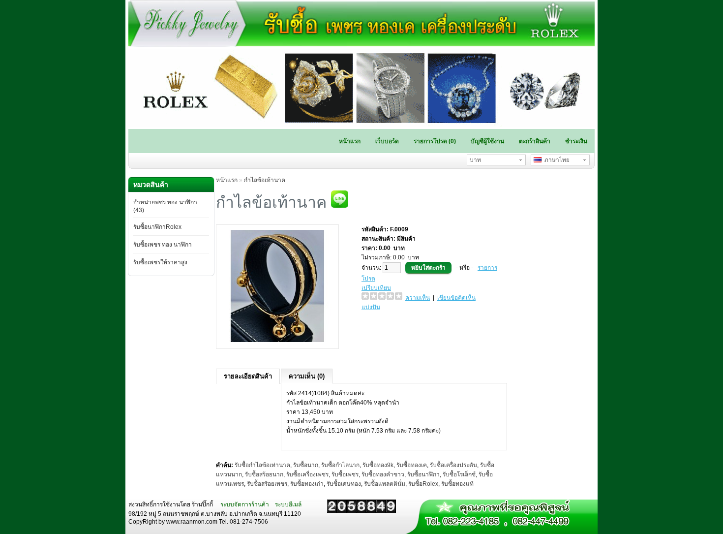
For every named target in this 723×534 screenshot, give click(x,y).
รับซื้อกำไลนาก (340, 465)
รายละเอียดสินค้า (248, 376)
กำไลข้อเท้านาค (264, 180)
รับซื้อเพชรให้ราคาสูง (160, 262)
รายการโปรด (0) (435, 141)
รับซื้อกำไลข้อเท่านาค (262, 465)
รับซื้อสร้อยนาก (264, 474)
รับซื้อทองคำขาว (383, 474)
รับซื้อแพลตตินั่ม (384, 483)
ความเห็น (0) (307, 376)
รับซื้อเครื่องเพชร (307, 474)
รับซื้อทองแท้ (457, 483)
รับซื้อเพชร (345, 474)
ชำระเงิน (576, 141)
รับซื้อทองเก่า (307, 483)
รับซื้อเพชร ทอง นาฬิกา (162, 244)
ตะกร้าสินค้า (534, 141)
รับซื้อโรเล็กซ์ (459, 474)
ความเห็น (417, 297)
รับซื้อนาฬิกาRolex (157, 226)
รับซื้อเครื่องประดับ (453, 465)
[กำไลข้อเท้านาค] (277, 340)
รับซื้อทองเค (411, 465)
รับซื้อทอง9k (377, 465)
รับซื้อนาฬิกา (423, 474)
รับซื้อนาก (305, 465)
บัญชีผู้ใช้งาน (487, 141)
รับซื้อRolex (423, 483)
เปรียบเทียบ (376, 287)
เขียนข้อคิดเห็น (456, 297)
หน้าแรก (350, 141)
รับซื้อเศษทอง (344, 483)
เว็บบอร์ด (387, 141)
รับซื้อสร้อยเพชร (267, 483)
